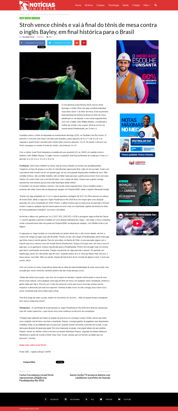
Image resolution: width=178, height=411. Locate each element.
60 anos (89, 5)
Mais (146, 5)
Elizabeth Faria (28, 37)
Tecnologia (113, 5)
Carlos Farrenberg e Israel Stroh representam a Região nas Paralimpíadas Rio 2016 (36, 378)
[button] (155, 5)
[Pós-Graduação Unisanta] (137, 205)
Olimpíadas (35, 18)
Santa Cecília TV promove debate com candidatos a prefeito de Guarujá (90, 376)
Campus (101, 5)
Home (78, 5)
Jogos (21, 18)
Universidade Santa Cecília (29, 409)
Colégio (136, 5)
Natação (27, 18)
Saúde (126, 5)
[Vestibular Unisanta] (137, 103)
